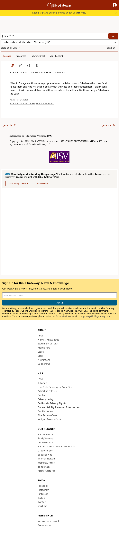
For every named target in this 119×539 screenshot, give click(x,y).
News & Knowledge (48, 339)
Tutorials (42, 383)
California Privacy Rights (52, 403)
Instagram (43, 489)
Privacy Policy (62, 316)
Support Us (44, 363)
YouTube (42, 506)
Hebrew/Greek (38, 55)
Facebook (43, 485)
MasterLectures (46, 470)
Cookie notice (45, 411)
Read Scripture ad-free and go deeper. (59, 12)
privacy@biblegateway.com (96, 316)
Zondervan (44, 466)
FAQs (40, 379)
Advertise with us (47, 391)
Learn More (42, 183)
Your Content (56, 55)
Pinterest (43, 494)
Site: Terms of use (47, 415)
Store (41, 351)
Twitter (42, 502)
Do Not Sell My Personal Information (59, 407)
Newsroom (44, 359)
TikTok (41, 498)
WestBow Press (46, 462)
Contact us (43, 395)
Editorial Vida (45, 454)
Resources (21, 55)
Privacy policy (46, 399)
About (41, 335)
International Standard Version (27, 136)
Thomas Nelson (46, 458)
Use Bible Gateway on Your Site (55, 387)
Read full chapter (19, 99)
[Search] (113, 36)
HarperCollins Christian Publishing (56, 446)
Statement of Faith (48, 343)
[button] (115, 5)
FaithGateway (45, 434)
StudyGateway (46, 438)
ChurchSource (45, 442)
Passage (7, 55)
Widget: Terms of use (49, 419)
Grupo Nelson (45, 450)
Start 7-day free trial (18, 183)
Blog (40, 355)
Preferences (44, 525)
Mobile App (44, 347)
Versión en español (48, 521)
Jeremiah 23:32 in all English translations (32, 103)
